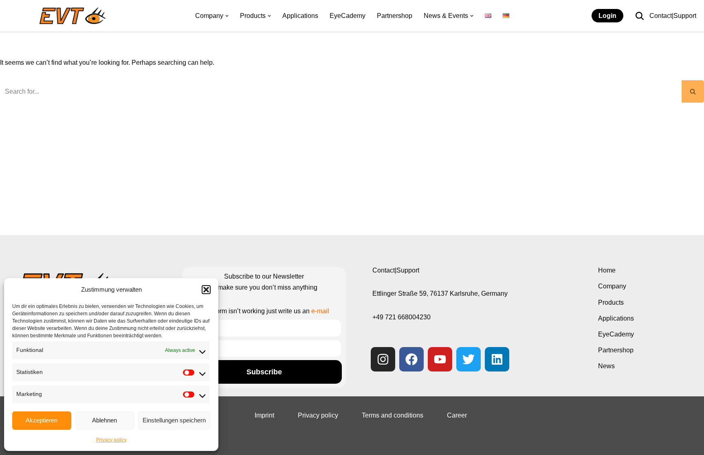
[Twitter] (468, 359)
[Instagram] (383, 359)
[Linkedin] (497, 359)
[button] (206, 290)
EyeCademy (347, 15)
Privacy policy (111, 440)
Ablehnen (104, 420)
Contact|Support (672, 15)
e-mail (320, 311)
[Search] (640, 16)
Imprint (264, 415)
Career (457, 415)
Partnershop (394, 15)
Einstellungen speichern (174, 420)
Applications (300, 15)
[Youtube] (440, 359)
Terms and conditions (392, 415)
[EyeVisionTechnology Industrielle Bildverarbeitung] (74, 15)
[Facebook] (411, 359)
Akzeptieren (41, 420)
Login (607, 15)
